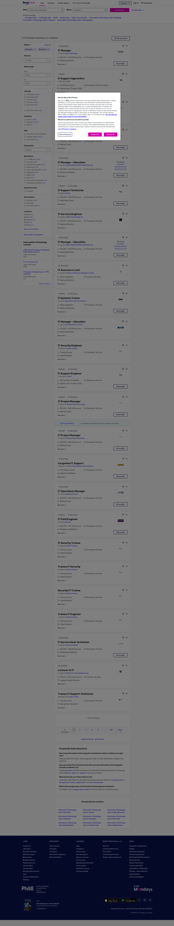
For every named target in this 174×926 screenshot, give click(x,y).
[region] (87, 116)
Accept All (110, 134)
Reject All (95, 134)
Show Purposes (65, 134)
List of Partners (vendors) (67, 129)
